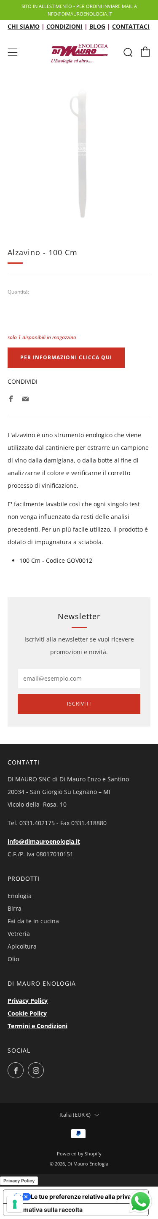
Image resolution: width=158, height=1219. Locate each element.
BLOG (97, 26)
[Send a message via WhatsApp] (140, 1201)
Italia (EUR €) (75, 1114)
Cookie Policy (27, 1013)
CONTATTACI (131, 26)
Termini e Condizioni (37, 1026)
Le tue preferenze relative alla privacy (84, 1196)
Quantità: (18, 291)
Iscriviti (79, 703)
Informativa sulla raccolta (46, 1209)
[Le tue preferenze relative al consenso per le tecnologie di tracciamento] (15, 1204)
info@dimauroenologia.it (44, 841)
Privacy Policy (28, 1001)
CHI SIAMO (24, 26)
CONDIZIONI (64, 26)
